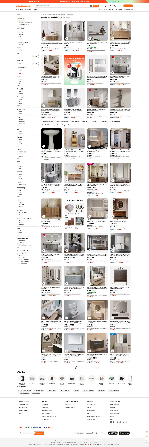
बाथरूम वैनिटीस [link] (70, 14)
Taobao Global (81, 440)
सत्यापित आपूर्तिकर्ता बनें (114, 413)
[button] (91, 6)
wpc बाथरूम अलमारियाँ (40, 390)
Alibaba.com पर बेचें (114, 404)
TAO (87, 440)
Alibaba (42, 14)
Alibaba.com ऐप (89, 433)
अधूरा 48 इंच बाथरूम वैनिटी (65, 390)
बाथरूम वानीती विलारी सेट (24, 393)
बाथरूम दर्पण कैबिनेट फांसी (114, 390)
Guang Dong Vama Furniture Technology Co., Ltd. (97, 261)
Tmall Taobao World (67, 440)
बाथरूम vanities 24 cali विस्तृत (25, 390)
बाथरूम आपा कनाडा (101, 390)
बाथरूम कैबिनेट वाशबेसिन (116, 121)
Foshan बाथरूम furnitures (62, 121)
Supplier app (81, 433)
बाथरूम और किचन (61, 14)
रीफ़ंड (88, 413)
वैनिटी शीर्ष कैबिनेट (75, 121)
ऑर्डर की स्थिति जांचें (114, 410)
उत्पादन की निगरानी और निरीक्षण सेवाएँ (49, 416)
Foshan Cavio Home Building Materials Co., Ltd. (120, 48)
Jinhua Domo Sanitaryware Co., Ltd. (72, 116)
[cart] (110, 6)
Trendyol (91, 440)
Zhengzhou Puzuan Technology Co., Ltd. (51, 83)
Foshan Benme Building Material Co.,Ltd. (51, 116)
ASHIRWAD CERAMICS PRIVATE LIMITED (51, 157)
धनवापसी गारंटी (45, 407)
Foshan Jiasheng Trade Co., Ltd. (95, 83)
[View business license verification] (88, 444)
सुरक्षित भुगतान (45, 404)
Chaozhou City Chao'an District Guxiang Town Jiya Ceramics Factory (51, 190)
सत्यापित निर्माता (68, 404)
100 (95, 367)
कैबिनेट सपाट (95, 121)
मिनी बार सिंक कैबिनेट (36, 393)
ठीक (36, 56)
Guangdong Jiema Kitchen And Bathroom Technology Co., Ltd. (74, 328)
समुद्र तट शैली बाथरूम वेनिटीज (88, 390)
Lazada (74, 440)
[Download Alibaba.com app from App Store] (113, 433)
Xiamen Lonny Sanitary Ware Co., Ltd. (119, 116)
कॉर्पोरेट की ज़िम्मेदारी (23, 410)
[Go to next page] (98, 367)
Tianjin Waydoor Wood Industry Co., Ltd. (74, 190)
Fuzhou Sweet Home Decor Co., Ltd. (96, 50)
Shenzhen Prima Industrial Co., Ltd (49, 361)
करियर (20, 413)
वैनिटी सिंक (57, 125)
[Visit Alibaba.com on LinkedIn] (114, 422)
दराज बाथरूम (76, 390)
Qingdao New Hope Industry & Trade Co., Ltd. (120, 190)
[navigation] (28, 191)
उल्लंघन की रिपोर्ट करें (91, 419)
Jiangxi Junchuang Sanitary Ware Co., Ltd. (51, 226)
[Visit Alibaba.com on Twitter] (117, 422)
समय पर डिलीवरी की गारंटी (47, 410)
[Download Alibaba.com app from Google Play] (124, 433)
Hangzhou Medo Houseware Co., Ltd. (50, 48)
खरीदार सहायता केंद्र (91, 404)
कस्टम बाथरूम (85, 121)
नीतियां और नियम (45, 419)
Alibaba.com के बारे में (24, 401)
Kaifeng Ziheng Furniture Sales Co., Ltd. (119, 156)
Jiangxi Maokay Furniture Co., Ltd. (72, 294)
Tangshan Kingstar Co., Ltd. (93, 361)
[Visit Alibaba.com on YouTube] (123, 422)
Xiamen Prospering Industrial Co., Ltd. (73, 156)
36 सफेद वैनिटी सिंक (47, 125)
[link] (147, 432)
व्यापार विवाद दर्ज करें (91, 410)
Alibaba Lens (25, 433)
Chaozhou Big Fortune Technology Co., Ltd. (120, 261)
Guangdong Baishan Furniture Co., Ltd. (50, 294)
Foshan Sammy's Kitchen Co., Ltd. (95, 193)
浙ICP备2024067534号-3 (114, 444)
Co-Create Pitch (23, 407)
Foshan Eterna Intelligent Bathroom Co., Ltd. (74, 361)
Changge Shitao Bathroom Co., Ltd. (95, 226)
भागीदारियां (112, 416)
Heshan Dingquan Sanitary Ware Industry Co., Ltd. (97, 328)
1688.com (58, 440)
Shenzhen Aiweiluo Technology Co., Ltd (119, 228)
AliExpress (52, 440)
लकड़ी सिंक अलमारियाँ (52, 390)
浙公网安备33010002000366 (100, 444)
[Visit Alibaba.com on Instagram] (120, 422)
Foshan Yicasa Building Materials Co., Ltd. (97, 295)
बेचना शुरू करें (112, 407)
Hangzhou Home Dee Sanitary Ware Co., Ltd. (120, 294)
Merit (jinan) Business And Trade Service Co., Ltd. (120, 328)
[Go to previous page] (73, 367)
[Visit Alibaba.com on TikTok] (126, 422)
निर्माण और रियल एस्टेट (51, 14)
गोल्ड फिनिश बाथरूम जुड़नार (48, 121)
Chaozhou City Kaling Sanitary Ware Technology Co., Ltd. (74, 261)
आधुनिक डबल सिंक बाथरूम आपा (68, 125)
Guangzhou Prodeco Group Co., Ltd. (73, 48)
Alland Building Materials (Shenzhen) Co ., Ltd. (97, 116)
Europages (97, 440)
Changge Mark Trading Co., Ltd (94, 156)
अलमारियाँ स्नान (104, 121)
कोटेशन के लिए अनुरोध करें (70, 407)
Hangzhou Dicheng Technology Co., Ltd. (51, 328)
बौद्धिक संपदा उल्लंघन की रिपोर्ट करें (93, 416)
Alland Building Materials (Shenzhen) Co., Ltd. (120, 83)
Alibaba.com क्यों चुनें (23, 404)
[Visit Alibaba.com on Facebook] (111, 422)
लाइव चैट (89, 407)
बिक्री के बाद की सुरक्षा (46, 413)
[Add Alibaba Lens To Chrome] (39, 433)
